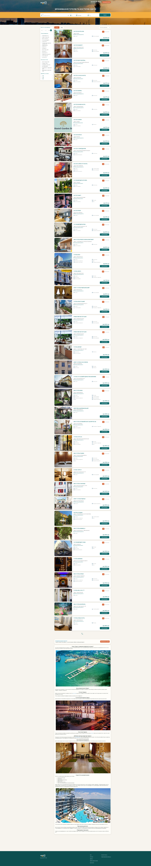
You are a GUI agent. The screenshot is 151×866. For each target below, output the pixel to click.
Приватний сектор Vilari (80, 316)
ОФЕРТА (91, 858)
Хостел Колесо (78, 134)
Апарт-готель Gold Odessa (81, 362)
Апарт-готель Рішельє (79, 498)
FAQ (90, 854)
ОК (51, 30)
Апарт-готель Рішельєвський (81, 287)
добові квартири (77, 737)
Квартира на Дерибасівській (81, 408)
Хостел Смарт (77, 195)
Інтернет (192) (45, 63)
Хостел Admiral (78, 90)
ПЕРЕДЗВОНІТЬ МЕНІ (105, 641)
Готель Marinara (78, 558)
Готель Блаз (77, 254)
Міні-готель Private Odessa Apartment (84, 239)
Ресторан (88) (45, 66)
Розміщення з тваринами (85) (47, 68)
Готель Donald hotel (79, 618)
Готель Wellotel (78, 590)
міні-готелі (74, 693)
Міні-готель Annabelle (79, 528)
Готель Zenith (77, 271)
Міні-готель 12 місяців (79, 483)
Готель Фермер (78, 347)
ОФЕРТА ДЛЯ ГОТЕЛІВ (94, 860)
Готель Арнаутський (79, 301)
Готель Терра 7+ (78, 469)
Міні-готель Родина (79, 453)
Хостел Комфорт (78, 45)
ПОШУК (105, 15)
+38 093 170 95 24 (95, 1)
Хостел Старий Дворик (80, 148)
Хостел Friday (77, 210)
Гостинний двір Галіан (80, 542)
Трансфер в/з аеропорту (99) (46, 71)
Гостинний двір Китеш (79, 224)
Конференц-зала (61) (46, 64)
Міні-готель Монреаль (79, 604)
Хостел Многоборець (79, 60)
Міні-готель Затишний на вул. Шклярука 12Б (85, 421)
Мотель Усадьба (78, 512)
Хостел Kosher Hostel (79, 104)
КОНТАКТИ (92, 862)
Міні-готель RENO (78, 390)
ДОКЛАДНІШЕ (104, 40)
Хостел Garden (78, 119)
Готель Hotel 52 (78, 436)
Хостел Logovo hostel (80, 75)
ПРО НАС (91, 856)
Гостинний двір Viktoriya (80, 180)
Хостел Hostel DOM (79, 31)
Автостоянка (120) (45, 61)
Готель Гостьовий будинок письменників (85, 376)
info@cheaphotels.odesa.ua (106, 856)
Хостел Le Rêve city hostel (81, 163)
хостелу (92, 733)
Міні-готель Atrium (79, 574)
